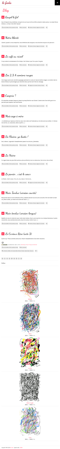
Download (35, 244)
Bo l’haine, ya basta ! (16, 136)
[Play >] (2, 242)
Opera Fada (27, 250)
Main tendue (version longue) (20, 213)
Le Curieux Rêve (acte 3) (18, 234)
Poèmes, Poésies (33, 27)
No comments (23, 27)
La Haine (10, 155)
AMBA (21, 447)
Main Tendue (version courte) (20, 193)
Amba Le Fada (15, 27)
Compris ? (10, 95)
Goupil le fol (11, 17)
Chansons (31, 250)
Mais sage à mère (14, 116)
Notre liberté (12, 37)
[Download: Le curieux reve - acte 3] (4, 244)
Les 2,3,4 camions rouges (19, 75)
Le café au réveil (14, 56)
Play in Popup (29, 244)
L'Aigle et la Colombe (40, 27)
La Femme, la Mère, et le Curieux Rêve (10, 250)
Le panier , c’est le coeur (18, 174)
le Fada (11, 447)
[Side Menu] (57, 2)
